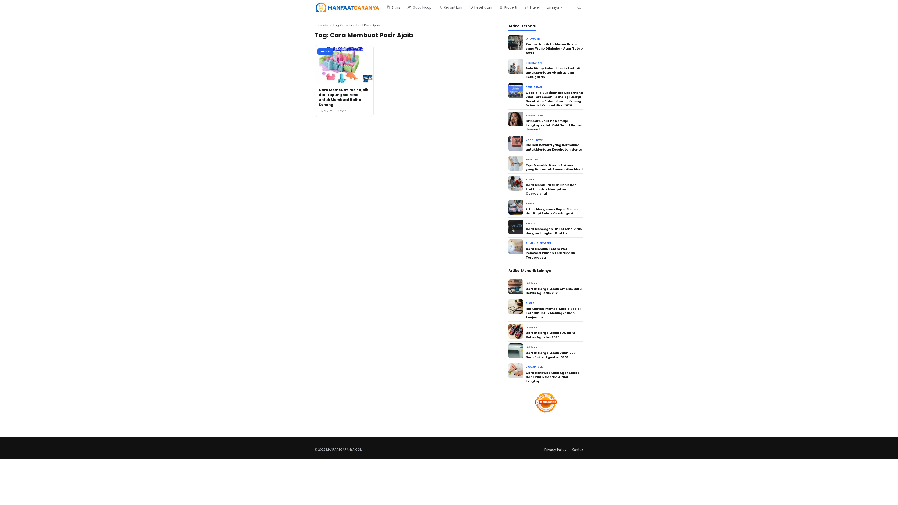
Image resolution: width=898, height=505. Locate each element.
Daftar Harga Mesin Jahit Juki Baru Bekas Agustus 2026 (551, 355)
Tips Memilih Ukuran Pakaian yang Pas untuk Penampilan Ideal (554, 167)
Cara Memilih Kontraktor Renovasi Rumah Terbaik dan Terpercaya (550, 253)
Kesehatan (534, 63)
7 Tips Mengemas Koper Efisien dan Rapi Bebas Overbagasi (552, 211)
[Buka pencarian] (579, 7)
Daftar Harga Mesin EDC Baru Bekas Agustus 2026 (550, 335)
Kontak (577, 449)
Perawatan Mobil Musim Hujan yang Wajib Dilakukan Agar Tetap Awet (554, 48)
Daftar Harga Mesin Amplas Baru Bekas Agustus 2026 (554, 291)
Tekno (530, 223)
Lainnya (325, 51)
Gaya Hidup (534, 139)
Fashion (532, 159)
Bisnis (530, 179)
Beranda (321, 25)
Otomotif (533, 38)
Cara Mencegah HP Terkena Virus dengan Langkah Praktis (554, 231)
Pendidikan (534, 87)
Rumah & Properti (539, 243)
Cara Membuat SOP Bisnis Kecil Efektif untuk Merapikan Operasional (552, 189)
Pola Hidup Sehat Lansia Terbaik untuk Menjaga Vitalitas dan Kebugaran (553, 72)
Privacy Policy (555, 449)
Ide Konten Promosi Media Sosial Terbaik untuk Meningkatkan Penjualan (553, 313)
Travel (531, 203)
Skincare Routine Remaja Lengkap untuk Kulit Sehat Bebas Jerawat (554, 125)
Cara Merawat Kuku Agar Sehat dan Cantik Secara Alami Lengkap (552, 377)
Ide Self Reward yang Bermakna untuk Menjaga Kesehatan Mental (554, 147)
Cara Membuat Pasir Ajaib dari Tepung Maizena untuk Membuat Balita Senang (344, 97)
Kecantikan (534, 115)
